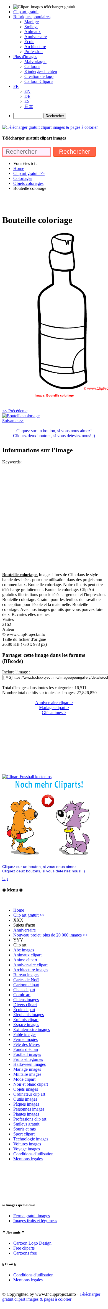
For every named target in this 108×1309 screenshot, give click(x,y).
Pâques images (26, 1104)
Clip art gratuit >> (29, 915)
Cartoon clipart (26, 984)
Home (18, 910)
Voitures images (27, 1144)
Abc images (23, 950)
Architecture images (30, 969)
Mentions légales (28, 1158)
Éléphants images (28, 1014)
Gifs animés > (54, 712)
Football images (27, 1054)
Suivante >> (13, 420)
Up (5, 878)
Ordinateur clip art (29, 1094)
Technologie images (30, 1139)
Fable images (24, 1034)
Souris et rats (24, 1129)
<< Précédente (14, 410)
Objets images (25, 1089)
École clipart (24, 1009)
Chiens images (26, 999)
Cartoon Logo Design (32, 1243)
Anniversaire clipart (30, 964)
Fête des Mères (26, 1044)
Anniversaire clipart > (54, 702)
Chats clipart (24, 989)
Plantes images (26, 1114)
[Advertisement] (54, 202)
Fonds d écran (25, 1049)
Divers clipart (25, 1004)
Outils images (25, 1099)
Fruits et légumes (28, 1059)
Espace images (26, 1024)
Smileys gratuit (26, 1124)
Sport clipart (24, 1134)
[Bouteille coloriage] (21, 415)
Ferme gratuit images (31, 1215)
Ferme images (25, 1039)
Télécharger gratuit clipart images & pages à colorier (51, 1297)
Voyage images (26, 1149)
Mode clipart (24, 1079)
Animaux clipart (27, 955)
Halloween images (29, 1064)
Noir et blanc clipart (30, 1084)
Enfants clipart (25, 1019)
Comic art (21, 994)
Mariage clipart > (54, 707)
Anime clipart (25, 960)
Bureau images (26, 974)
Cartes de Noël (26, 979)
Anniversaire (24, 930)
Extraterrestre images (31, 1029)
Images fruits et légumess (35, 1220)
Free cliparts (24, 1248)
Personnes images (28, 1109)
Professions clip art (29, 1119)
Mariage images (27, 1069)
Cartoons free (25, 1253)
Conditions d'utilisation (33, 1153)
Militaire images (27, 1074)
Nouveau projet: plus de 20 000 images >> (50, 935)
